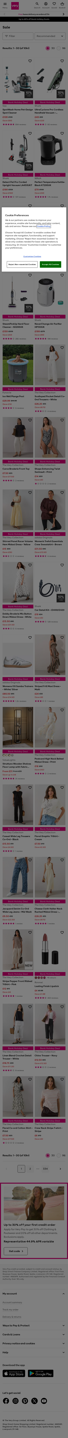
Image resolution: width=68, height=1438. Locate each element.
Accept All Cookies (50, 264)
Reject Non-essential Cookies (22, 264)
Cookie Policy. (44, 226)
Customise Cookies (32, 256)
